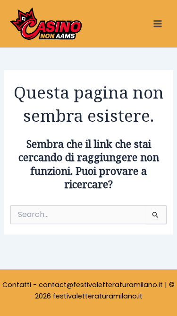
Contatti (16, 284)
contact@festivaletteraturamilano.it (101, 284)
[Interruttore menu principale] (158, 24)
